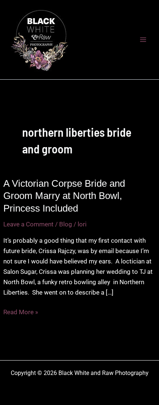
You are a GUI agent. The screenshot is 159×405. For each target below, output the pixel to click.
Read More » (20, 312)
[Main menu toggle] (143, 39)
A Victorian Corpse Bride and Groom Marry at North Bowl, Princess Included (64, 196)
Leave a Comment (28, 224)
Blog (65, 224)
